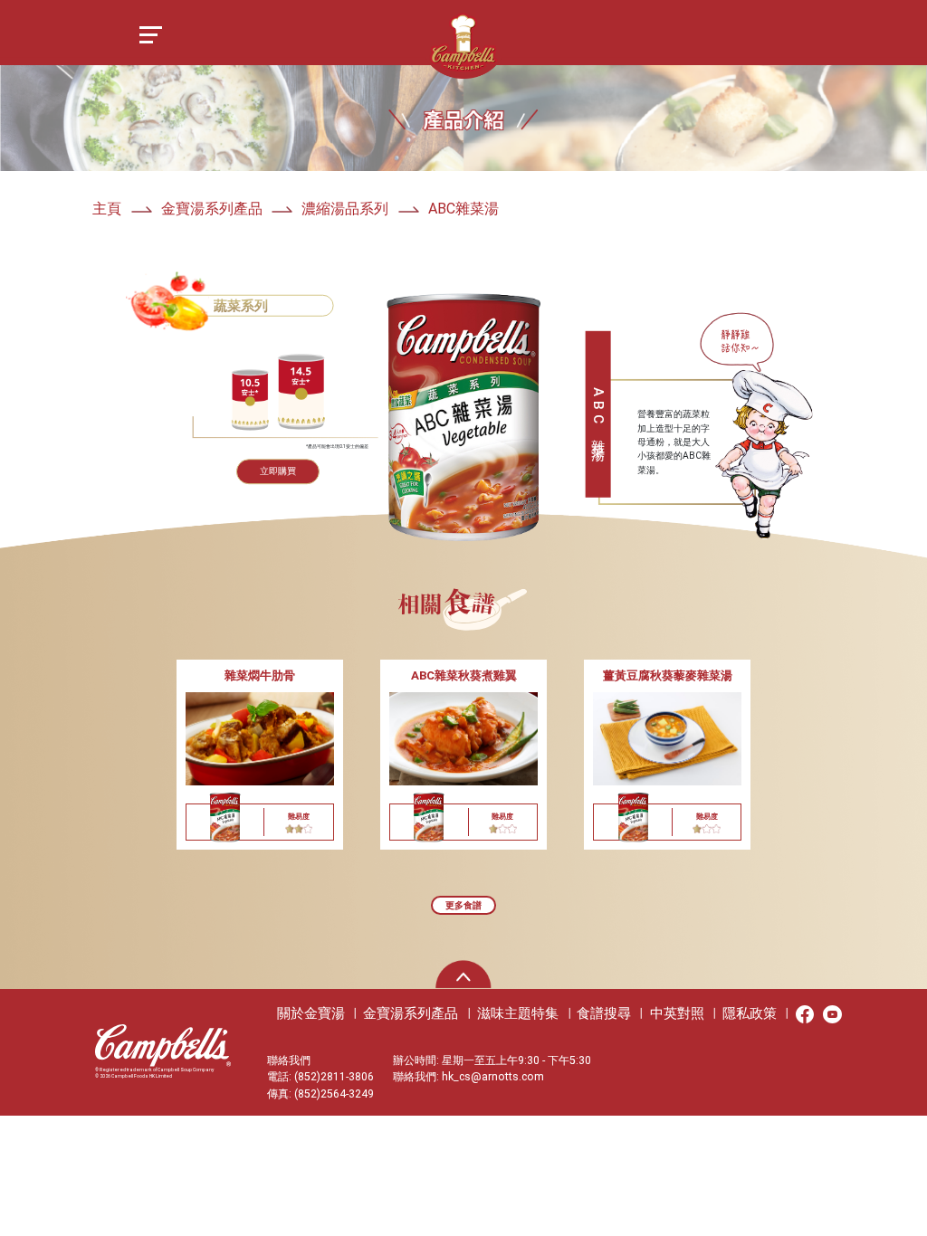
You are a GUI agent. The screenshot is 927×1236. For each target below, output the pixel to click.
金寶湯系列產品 (410, 1013)
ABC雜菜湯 (463, 208)
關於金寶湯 (311, 1013)
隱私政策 (749, 1013)
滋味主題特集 (518, 1013)
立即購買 (278, 472)
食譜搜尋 (604, 1013)
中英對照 (677, 1013)
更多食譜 (463, 905)
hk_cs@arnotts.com (493, 1076)
